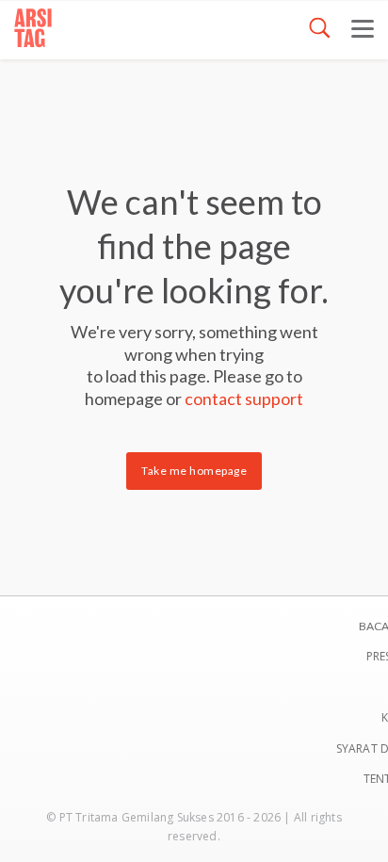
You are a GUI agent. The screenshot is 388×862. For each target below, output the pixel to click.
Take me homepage (194, 471)
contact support (244, 398)
